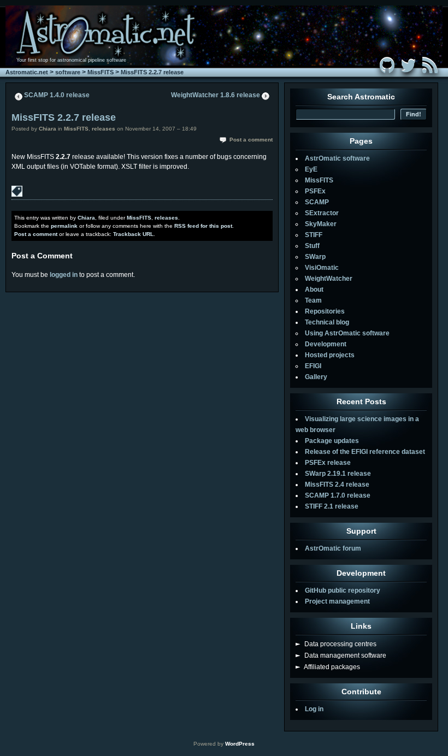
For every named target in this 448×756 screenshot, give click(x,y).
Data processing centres (336, 644)
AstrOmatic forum (333, 548)
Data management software (341, 655)
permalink (64, 226)
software (67, 72)
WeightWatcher (328, 278)
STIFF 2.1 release (331, 506)
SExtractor (322, 213)
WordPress (240, 744)
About (314, 289)
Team (313, 300)
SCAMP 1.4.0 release (57, 95)
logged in (64, 275)
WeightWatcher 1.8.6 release (215, 95)
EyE (311, 169)
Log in (314, 709)
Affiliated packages (328, 667)
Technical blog (327, 322)
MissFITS (100, 72)
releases (103, 129)
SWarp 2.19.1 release (338, 473)
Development (325, 344)
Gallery (316, 377)
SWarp (315, 257)
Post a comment (251, 140)
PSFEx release (328, 462)
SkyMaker (321, 224)
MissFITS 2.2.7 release (152, 72)
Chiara (47, 129)
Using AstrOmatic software (347, 333)
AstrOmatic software (337, 158)
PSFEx (315, 191)
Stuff (312, 246)
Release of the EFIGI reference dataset (365, 452)
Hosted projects (330, 355)
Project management (337, 601)
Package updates (332, 441)
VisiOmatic (322, 267)
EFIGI (313, 366)
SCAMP (317, 202)
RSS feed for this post (203, 226)
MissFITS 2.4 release (337, 484)
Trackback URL (133, 234)
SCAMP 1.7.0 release (337, 495)
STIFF (313, 235)
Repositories (325, 311)
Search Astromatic (361, 96)
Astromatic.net (26, 72)
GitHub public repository (342, 590)
